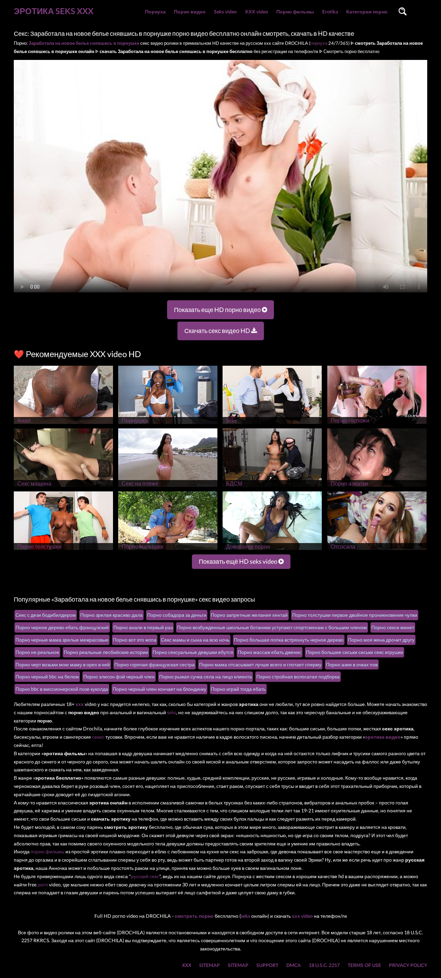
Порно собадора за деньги (176, 615)
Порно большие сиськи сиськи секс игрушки (354, 652)
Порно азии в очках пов (352, 664)
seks (171, 712)
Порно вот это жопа (134, 640)
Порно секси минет (392, 627)
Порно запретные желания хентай (249, 615)
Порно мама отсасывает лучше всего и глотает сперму (260, 664)
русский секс (145, 876)
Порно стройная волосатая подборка (298, 676)
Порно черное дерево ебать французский (62, 627)
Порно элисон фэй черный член (119, 676)
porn (43, 884)
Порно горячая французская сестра (154, 664)
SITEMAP (209, 965)
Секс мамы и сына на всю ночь (195, 640)
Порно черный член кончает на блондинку (159, 689)
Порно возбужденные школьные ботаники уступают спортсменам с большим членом (272, 627)
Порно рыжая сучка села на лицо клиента (205, 676)
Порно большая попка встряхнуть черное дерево (288, 640)
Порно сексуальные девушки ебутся (193, 652)
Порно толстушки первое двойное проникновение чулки (354, 615)
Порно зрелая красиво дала (111, 615)
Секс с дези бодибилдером (46, 615)
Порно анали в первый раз (143, 627)
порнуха (318, 43)
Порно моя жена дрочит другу (381, 640)
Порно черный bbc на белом (47, 676)
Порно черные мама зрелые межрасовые (62, 640)
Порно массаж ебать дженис (269, 652)
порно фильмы (47, 851)
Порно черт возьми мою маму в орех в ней (63, 664)
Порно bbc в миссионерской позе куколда (62, 689)
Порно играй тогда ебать (238, 689)
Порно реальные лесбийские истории (106, 652)
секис (98, 737)
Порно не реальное (37, 652)
